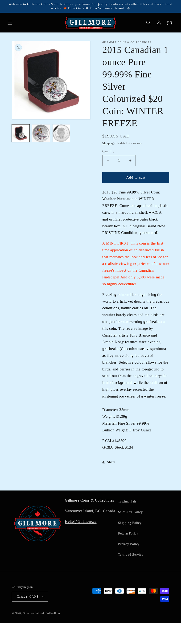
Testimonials (127, 501)
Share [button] (111, 462)
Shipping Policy (130, 523)
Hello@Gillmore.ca (80, 521)
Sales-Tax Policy (130, 512)
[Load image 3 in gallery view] (61, 133)
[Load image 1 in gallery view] (21, 133)
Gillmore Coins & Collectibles (41, 613)
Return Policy (128, 533)
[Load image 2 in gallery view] (41, 133)
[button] (10, 23)
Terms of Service (130, 554)
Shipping (108, 143)
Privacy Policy (129, 544)
